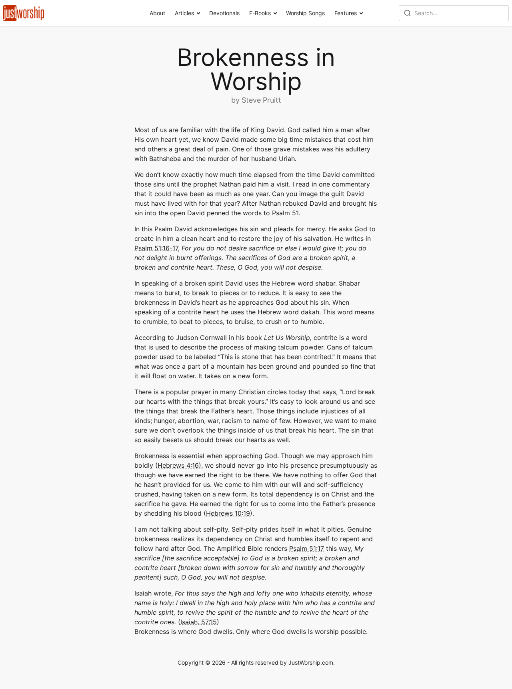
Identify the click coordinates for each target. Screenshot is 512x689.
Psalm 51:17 (306, 548)
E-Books (260, 13)
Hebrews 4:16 (178, 465)
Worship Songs (305, 13)
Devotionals (224, 13)
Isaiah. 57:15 (198, 622)
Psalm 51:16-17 (156, 248)
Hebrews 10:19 (228, 513)
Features (345, 13)
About (157, 13)
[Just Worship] (23, 13)
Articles (184, 13)
